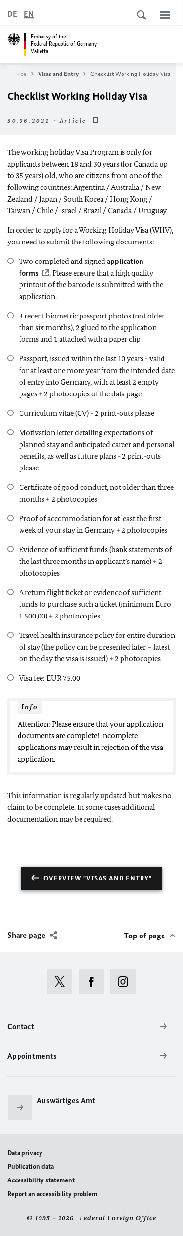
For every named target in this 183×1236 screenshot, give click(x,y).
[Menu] (165, 14)
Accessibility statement (41, 1180)
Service (16, 73)
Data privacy (24, 1153)
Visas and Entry (58, 73)
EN (29, 14)
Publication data (30, 1166)
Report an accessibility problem (52, 1194)
